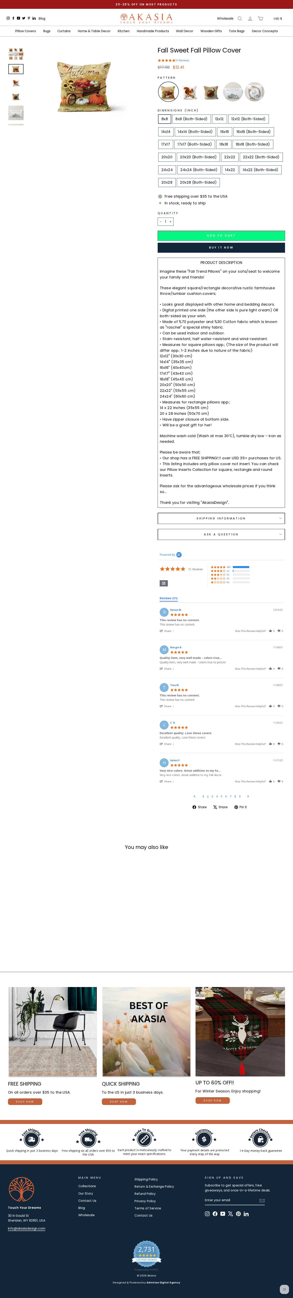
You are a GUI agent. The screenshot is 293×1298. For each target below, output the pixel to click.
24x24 (167, 169)
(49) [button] (228, 566)
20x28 (166, 182)
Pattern (167, 78)
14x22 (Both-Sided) (260, 169)
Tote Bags (237, 31)
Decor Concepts (265, 31)
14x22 (230, 169)
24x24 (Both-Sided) (198, 169)
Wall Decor (184, 31)
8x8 (164, 118)
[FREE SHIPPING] (52, 1032)
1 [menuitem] (203, 796)
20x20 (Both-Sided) (198, 156)
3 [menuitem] (212, 796)
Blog (41, 18)
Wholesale (225, 18)
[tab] (169, 599)
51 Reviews (182, 60)
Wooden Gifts (211, 31)
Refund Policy (145, 1194)
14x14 (165, 131)
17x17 (165, 144)
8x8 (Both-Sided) (191, 118)
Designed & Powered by (146, 1282)
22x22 (229, 156)
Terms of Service (148, 1208)
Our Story (85, 1193)
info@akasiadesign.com (26, 1228)
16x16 (224, 131)
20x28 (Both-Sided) (198, 182)
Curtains (64, 31)
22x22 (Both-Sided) (261, 156)
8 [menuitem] (235, 796)
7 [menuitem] (230, 796)
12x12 (219, 118)
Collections (87, 1186)
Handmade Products (153, 31)
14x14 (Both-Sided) (195, 131)
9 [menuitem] (240, 796)
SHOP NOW (25, 1101)
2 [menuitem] (207, 796)
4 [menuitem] (217, 796)
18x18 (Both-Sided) (253, 144)
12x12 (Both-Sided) (248, 118)
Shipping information (221, 518)
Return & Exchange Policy (154, 1186)
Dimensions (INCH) (178, 110)
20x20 (166, 156)
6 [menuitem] (226, 796)
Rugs (46, 31)
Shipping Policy (146, 1179)
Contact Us (87, 1201)
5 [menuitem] (221, 796)
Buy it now (221, 248)
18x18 (223, 144)
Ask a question (221, 534)
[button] (164, 583)
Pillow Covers (25, 31)
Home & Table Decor (94, 31)
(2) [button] (228, 570)
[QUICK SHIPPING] (146, 1032)
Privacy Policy (145, 1201)
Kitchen (124, 31)
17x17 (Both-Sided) (195, 144)
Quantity (168, 213)
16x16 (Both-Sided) (254, 131)
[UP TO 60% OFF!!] (240, 1032)
